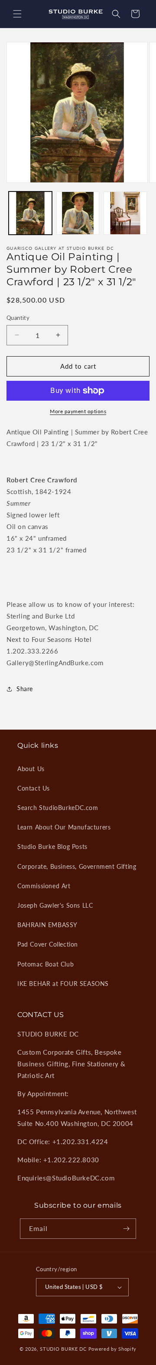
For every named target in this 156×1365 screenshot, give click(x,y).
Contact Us (33, 788)
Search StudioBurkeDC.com (57, 807)
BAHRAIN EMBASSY (47, 924)
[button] (17, 13)
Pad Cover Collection (47, 944)
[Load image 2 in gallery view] (78, 213)
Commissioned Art (44, 886)
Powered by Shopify (112, 1349)
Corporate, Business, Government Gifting (76, 866)
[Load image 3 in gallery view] (125, 213)
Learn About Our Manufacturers (63, 827)
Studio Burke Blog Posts (52, 846)
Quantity (17, 317)
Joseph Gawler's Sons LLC (55, 905)
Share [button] (24, 688)
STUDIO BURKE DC (63, 1349)
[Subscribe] (126, 1228)
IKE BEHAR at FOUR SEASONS (63, 983)
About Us (31, 768)
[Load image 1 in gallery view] (30, 213)
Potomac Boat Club (45, 964)
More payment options (78, 411)
